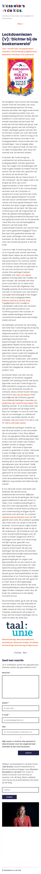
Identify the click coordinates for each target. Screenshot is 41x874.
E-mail (5, 715)
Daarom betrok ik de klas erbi (16, 300)
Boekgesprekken (26, 49)
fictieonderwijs (17, 52)
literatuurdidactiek (26, 639)
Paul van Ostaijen (22, 642)
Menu (19, 24)
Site (4, 726)
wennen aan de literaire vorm (16, 517)
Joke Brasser (7, 766)
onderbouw (8, 642)
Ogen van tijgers (23, 275)
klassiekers (6, 55)
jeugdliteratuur (30, 52)
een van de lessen (21, 394)
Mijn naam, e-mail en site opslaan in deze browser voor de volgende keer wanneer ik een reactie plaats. (19, 744)
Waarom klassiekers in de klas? (20, 770)
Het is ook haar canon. (15, 422)
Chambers (6, 52)
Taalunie (34, 642)
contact (31, 777)
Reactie (6, 672)
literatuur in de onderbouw (23, 55)
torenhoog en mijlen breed (27, 645)
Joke (4, 49)
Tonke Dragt (9, 645)
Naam (5, 703)
